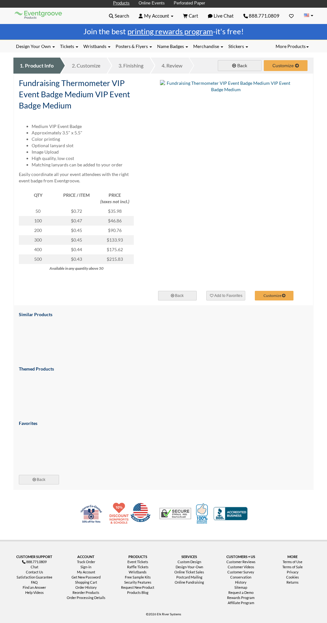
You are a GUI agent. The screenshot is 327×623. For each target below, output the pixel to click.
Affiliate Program (241, 603)
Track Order (86, 562)
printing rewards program (170, 31)
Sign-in (85, 567)
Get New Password (86, 577)
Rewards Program (241, 597)
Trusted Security (175, 514)
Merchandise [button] (206, 46)
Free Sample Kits (138, 577)
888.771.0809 (263, 16)
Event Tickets (137, 562)
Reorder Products (85, 592)
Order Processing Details (86, 597)
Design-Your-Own (189, 567)
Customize (86, 65)
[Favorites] (291, 16)
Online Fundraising (189, 582)
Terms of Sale (292, 567)
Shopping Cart (86, 582)
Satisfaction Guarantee (34, 577)
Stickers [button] (236, 46)
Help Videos (34, 592)
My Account (86, 572)
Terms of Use (292, 562)
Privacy (293, 572)
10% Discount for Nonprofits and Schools (120, 513)
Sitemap (240, 587)
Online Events (152, 3)
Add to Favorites (228, 295)
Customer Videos (241, 567)
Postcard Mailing (189, 577)
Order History (86, 587)
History (241, 582)
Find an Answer (34, 587)
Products (121, 3)
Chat (34, 567)
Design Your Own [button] (34, 46)
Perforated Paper (189, 3)
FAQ (34, 582)
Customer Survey (240, 572)
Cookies (292, 577)
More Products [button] (291, 46)
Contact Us (34, 572)
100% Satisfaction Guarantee (202, 513)
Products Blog (137, 592)
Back (241, 65)
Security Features (137, 582)
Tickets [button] (67, 46)
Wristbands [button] (95, 46)
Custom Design (189, 562)
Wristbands (138, 572)
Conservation (240, 577)
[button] (119, 16)
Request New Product (137, 587)
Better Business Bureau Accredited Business (230, 513)
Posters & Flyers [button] (132, 46)
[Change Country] (308, 15)
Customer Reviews (240, 562)
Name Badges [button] (171, 46)
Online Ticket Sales (189, 572)
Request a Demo (241, 592)
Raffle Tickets (137, 567)
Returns (292, 582)
